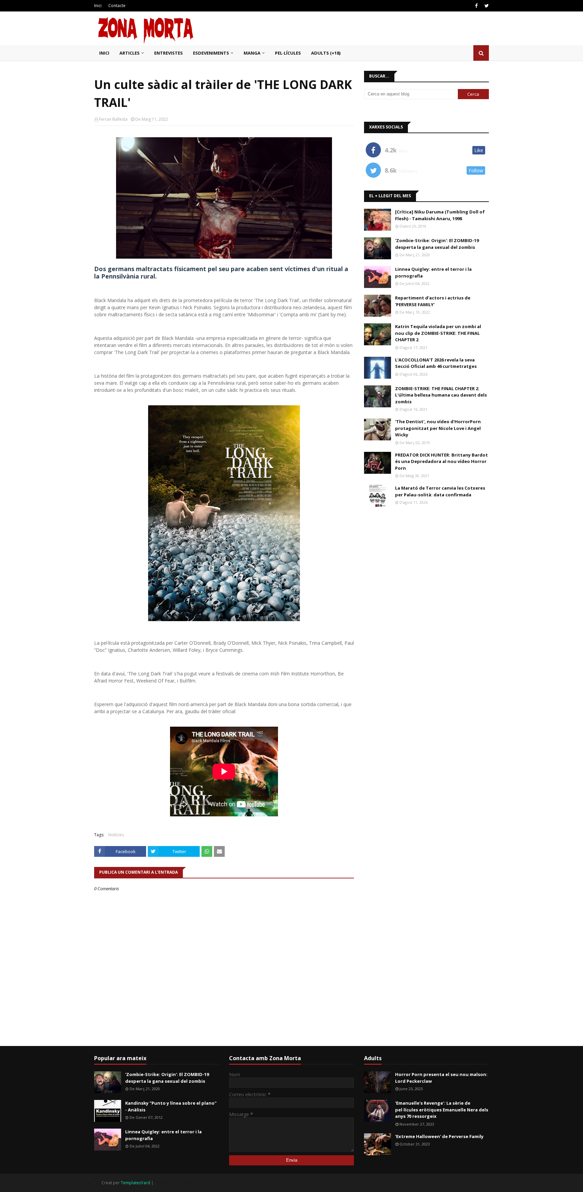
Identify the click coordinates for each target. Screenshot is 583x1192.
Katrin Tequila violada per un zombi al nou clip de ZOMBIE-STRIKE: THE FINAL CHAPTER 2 (438, 333)
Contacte (117, 5)
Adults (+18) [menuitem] (325, 53)
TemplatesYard (135, 1183)
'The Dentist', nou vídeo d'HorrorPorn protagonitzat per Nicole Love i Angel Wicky (438, 428)
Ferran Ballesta (113, 119)
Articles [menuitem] (129, 53)
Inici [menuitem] (104, 53)
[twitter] (486, 5)
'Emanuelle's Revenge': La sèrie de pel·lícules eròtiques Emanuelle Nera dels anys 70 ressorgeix (441, 1109)
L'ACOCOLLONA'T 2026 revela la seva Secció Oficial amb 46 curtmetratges (436, 363)
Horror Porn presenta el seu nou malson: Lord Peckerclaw (441, 1077)
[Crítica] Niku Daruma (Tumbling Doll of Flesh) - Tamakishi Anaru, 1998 (440, 215)
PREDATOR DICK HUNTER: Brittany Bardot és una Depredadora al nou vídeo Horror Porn (441, 461)
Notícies (116, 835)
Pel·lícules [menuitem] (288, 53)
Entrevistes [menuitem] (168, 53)
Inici (98, 5)
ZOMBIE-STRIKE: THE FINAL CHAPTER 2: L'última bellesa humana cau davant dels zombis (441, 395)
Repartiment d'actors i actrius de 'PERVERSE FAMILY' (432, 301)
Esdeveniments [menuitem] (211, 53)
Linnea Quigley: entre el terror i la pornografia (433, 272)
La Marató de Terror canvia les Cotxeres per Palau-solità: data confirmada (440, 491)
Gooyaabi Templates (177, 1183)
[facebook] (476, 5)
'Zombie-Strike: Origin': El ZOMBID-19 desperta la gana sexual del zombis (437, 243)
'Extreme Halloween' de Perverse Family (439, 1136)
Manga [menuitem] (252, 53)
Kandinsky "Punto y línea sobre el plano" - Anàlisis (171, 1106)
